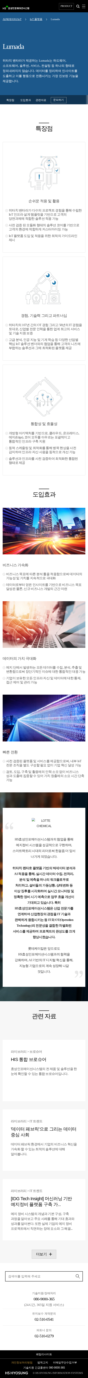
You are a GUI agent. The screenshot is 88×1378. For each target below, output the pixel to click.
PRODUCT (66, 6)
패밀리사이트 (44, 1354)
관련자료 (41, 100)
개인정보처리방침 (22, 1362)
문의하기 (58, 99)
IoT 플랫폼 (36, 19)
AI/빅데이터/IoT (12, 19)
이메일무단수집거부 (65, 1362)
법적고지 (42, 1362)
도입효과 (25, 100)
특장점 (10, 100)
